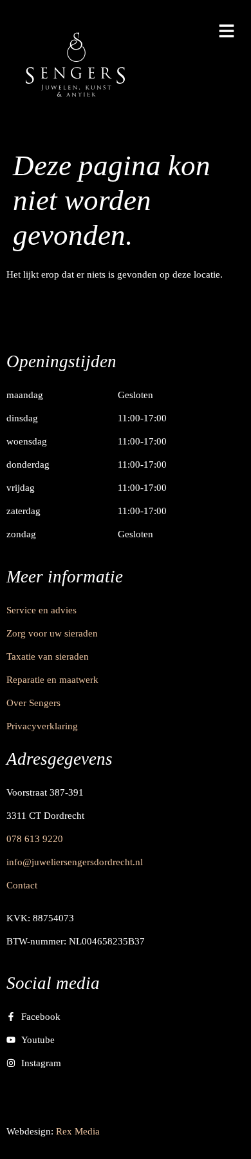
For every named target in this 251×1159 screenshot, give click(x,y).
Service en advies (41, 610)
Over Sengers (33, 703)
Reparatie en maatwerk (52, 680)
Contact (21, 885)
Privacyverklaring (42, 726)
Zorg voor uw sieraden (52, 633)
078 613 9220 (34, 839)
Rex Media (78, 1131)
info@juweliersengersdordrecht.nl (74, 862)
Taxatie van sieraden (47, 656)
